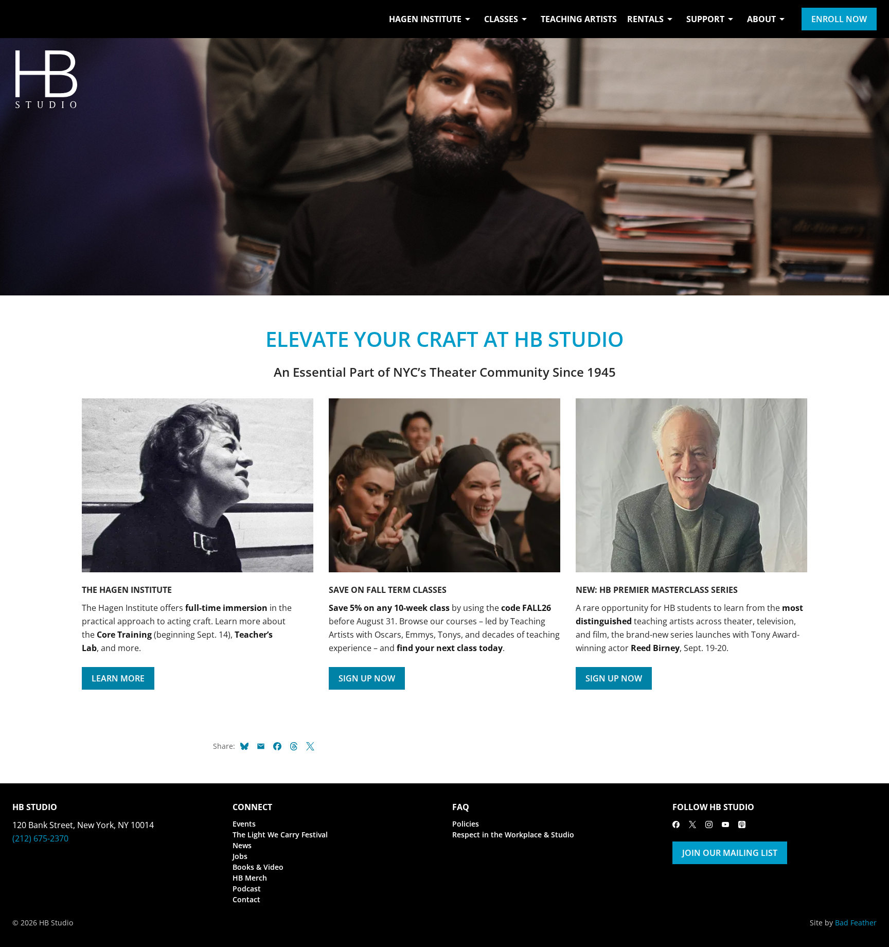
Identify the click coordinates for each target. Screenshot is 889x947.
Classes (501, 19)
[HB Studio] (22, 19)
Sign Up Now (367, 678)
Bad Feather (856, 922)
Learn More (118, 678)
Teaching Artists (579, 19)
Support (705, 19)
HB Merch (250, 878)
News (242, 845)
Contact (246, 899)
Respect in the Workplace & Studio (513, 834)
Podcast (247, 888)
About (761, 19)
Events (244, 824)
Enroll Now (839, 19)
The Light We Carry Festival (280, 834)
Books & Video (258, 867)
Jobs (240, 856)
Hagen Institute (425, 19)
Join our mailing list (729, 852)
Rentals (645, 19)
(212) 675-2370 (40, 838)
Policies (465, 824)
